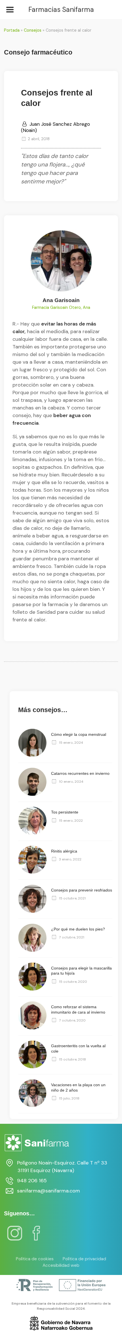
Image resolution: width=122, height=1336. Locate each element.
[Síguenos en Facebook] (36, 1236)
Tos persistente (64, 812)
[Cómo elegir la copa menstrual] (32, 755)
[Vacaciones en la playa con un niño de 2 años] (32, 1106)
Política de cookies (35, 1259)
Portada (12, 30)
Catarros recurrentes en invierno (80, 773)
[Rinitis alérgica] (32, 872)
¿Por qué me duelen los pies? (78, 929)
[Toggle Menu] (10, 9)
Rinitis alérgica (64, 851)
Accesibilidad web (61, 1265)
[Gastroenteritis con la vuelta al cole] (32, 1067)
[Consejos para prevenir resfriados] (32, 911)
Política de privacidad (84, 1259)
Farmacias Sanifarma (61, 9)
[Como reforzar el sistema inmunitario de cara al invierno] (32, 1028)
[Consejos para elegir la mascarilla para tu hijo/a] (32, 989)
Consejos (32, 30)
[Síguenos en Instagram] (15, 1236)
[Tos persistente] (32, 833)
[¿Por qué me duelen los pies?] (32, 950)
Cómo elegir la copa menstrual (78, 734)
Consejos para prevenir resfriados (81, 890)
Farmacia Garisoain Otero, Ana (61, 307)
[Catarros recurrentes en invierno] (32, 794)
